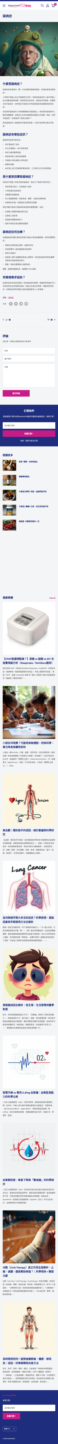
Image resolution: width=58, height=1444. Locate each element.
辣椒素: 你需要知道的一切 (29, 521)
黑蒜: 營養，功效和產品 (28, 461)
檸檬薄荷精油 (24, 476)
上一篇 (8, 320)
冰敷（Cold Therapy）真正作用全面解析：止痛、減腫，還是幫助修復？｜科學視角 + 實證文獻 (28, 1271)
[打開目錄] (4, 6)
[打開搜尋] (42, 5)
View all (52, 598)
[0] (53, 5)
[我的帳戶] (47, 5)
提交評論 (16, 393)
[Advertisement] (29, 566)
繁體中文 (7, 1429)
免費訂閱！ (29, 433)
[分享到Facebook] (11, 304)
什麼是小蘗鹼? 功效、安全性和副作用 (33, 506)
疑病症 (11, 297)
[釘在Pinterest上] (16, 304)
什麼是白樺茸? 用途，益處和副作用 (33, 491)
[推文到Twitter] (21, 304)
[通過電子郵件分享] (26, 304)
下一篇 (50, 320)
